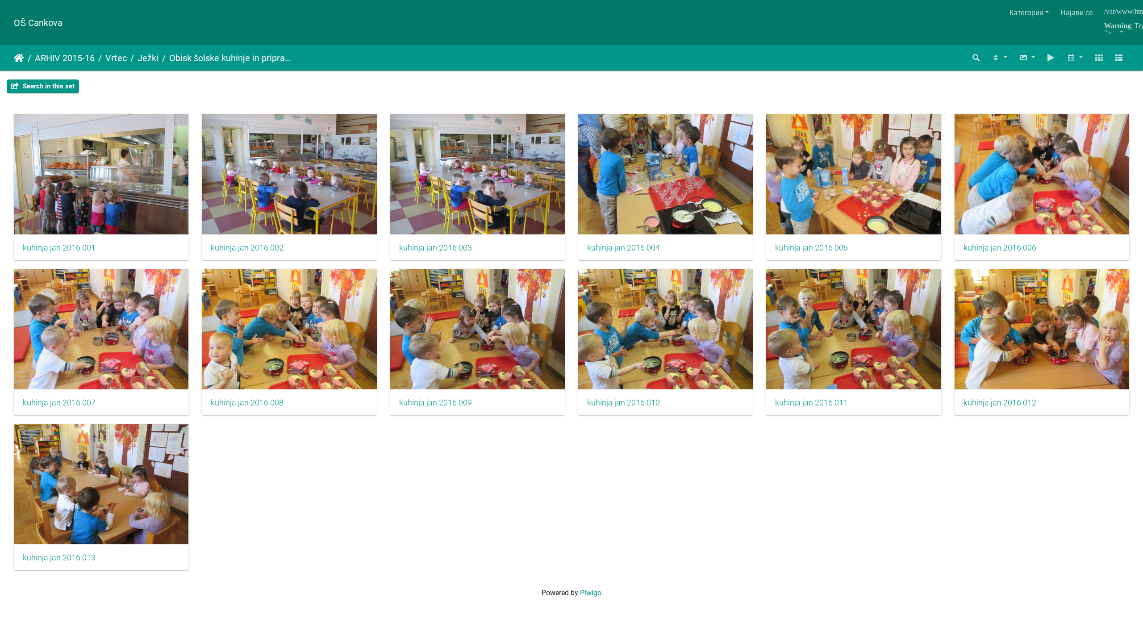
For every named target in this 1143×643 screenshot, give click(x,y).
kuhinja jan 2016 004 (623, 247)
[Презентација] (1051, 58)
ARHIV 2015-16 (65, 58)
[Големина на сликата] (1027, 58)
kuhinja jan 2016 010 (623, 402)
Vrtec (116, 58)
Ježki (148, 58)
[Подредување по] (999, 58)
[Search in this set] (976, 58)
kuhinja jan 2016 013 (59, 557)
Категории (1026, 12)
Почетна (19, 58)
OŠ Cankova (38, 22)
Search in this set (48, 86)
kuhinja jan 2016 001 (59, 247)
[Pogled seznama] (1119, 58)
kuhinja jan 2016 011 (811, 402)
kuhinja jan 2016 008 (247, 402)
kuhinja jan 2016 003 (435, 247)
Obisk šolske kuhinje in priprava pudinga (230, 58)
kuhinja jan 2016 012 (1000, 402)
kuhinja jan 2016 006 (1000, 247)
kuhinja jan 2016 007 (59, 402)
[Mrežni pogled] (1099, 58)
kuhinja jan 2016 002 (247, 247)
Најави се (1076, 12)
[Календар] (1075, 58)
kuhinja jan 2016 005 (811, 247)
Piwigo (590, 593)
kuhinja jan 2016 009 (435, 402)
